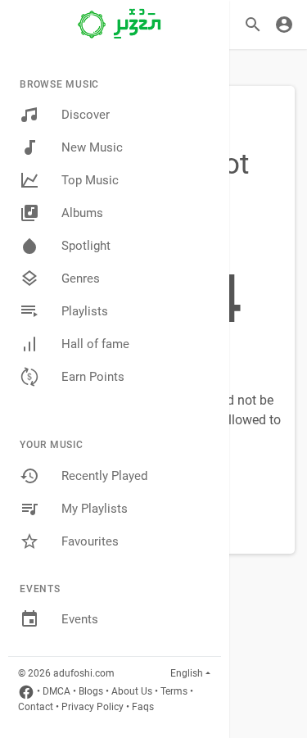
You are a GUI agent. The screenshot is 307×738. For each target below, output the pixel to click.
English (186, 673)
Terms (173, 691)
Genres (80, 278)
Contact (35, 707)
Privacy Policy (92, 707)
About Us (131, 691)
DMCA (56, 691)
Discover (85, 114)
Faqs (143, 707)
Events (79, 619)
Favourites (90, 541)
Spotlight (86, 245)
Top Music (90, 180)
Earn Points (92, 376)
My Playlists (94, 508)
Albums (82, 213)
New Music (92, 147)
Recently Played (104, 476)
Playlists (84, 311)
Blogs (91, 691)
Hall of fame (95, 344)
